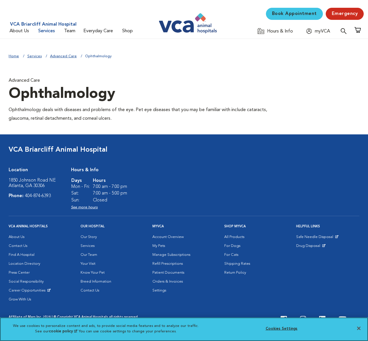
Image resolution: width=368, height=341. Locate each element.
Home (14, 56)
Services (46, 31)
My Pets (158, 246)
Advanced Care (63, 56)
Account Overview (168, 237)
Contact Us (18, 246)
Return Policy (235, 273)
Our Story (88, 237)
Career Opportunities (28, 292)
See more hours (84, 207)
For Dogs (232, 246)
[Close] (358, 328)
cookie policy (63, 331)
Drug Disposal (310, 247)
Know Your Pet (92, 273)
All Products (234, 237)
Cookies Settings (282, 329)
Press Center (19, 273)
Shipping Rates (237, 264)
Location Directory (24, 264)
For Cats (231, 255)
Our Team (88, 255)
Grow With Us (20, 299)
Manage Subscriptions (171, 255)
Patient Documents (168, 273)
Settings (159, 290)
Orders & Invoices (167, 281)
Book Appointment (294, 14)
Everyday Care (98, 31)
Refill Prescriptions (167, 264)
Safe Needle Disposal (315, 238)
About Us (19, 31)
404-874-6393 (38, 196)
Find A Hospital (21, 255)
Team (69, 31)
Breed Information (95, 281)
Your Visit (87, 264)
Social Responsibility (26, 281)
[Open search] (345, 31)
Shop (127, 31)
